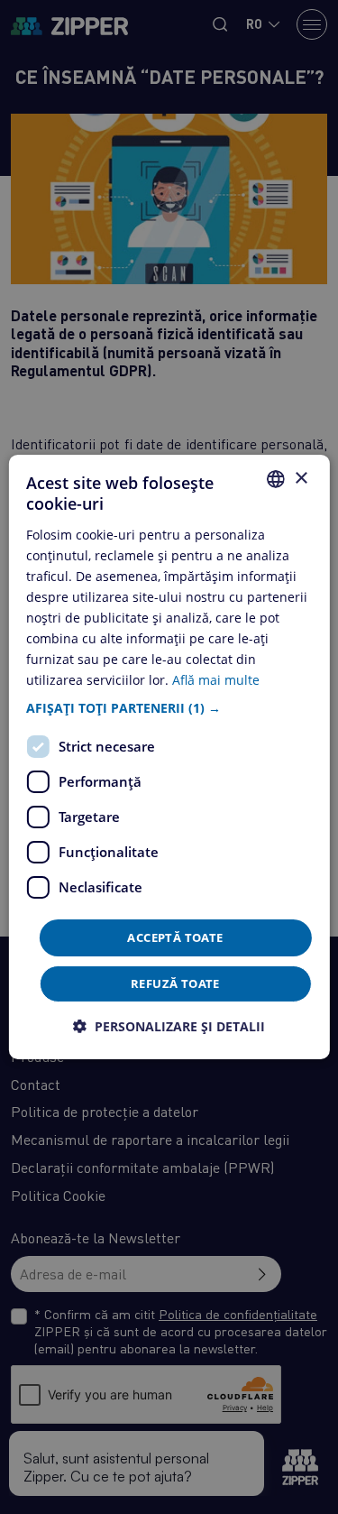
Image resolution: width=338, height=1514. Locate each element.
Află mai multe (216, 679)
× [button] (300, 478)
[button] (168, 707)
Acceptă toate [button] (175, 936)
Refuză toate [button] (175, 983)
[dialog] (168, 757)
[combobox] (276, 479)
